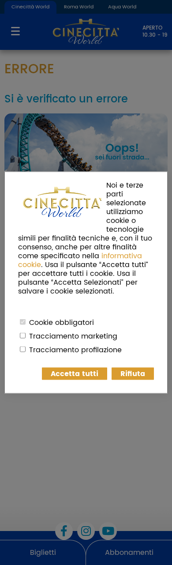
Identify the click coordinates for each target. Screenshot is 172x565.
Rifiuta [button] (132, 374)
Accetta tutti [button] (74, 374)
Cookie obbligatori (61, 322)
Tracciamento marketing (73, 336)
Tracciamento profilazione (75, 350)
